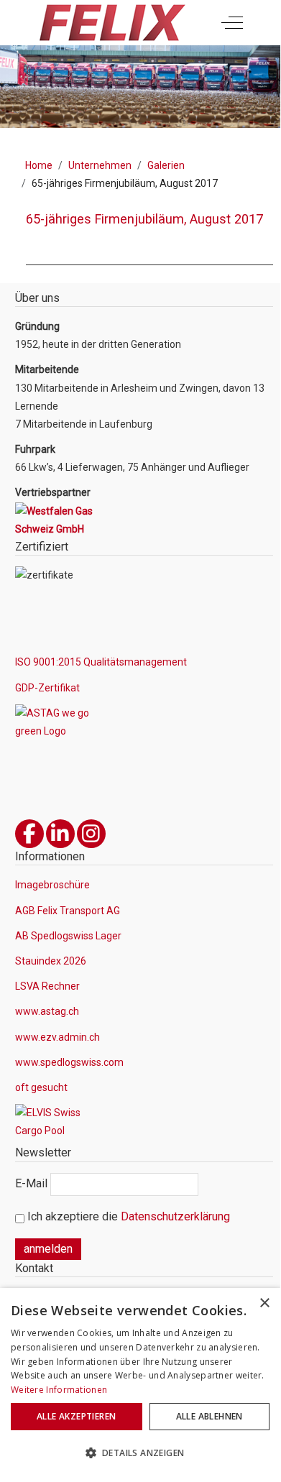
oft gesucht (41, 1087)
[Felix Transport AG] (112, 22)
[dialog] (140, 1383)
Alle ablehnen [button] (209, 1416)
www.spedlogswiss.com (69, 1062)
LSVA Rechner (47, 986)
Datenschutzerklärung (175, 1216)
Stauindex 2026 (50, 961)
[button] (140, 1453)
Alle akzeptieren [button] (76, 1416)
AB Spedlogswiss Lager (68, 936)
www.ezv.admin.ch (57, 1037)
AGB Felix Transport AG (67, 910)
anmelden (48, 1249)
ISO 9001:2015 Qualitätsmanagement (101, 662)
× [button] (264, 1303)
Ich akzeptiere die (127, 1216)
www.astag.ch (47, 1011)
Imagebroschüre (52, 884)
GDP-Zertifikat (47, 688)
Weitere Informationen (59, 1390)
